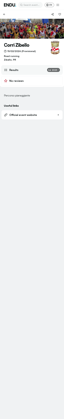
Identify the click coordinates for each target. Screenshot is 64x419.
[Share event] (52, 14)
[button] (32, 114)
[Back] (4, 14)
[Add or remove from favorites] (60, 14)
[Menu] (57, 5)
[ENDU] (10, 5)
